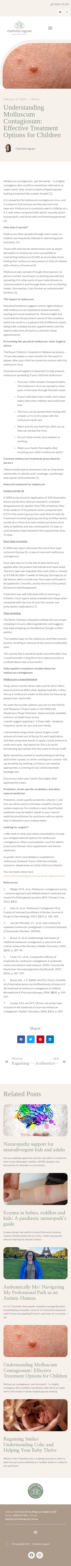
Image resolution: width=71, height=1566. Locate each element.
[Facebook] (60, 12)
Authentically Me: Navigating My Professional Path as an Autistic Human (33, 1293)
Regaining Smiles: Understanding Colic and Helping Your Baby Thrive (30, 1445)
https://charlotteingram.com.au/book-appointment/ (34, 875)
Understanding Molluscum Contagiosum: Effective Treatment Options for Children (35, 1370)
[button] (50, 28)
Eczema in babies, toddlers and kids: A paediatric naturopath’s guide (34, 1218)
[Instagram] (66, 12)
